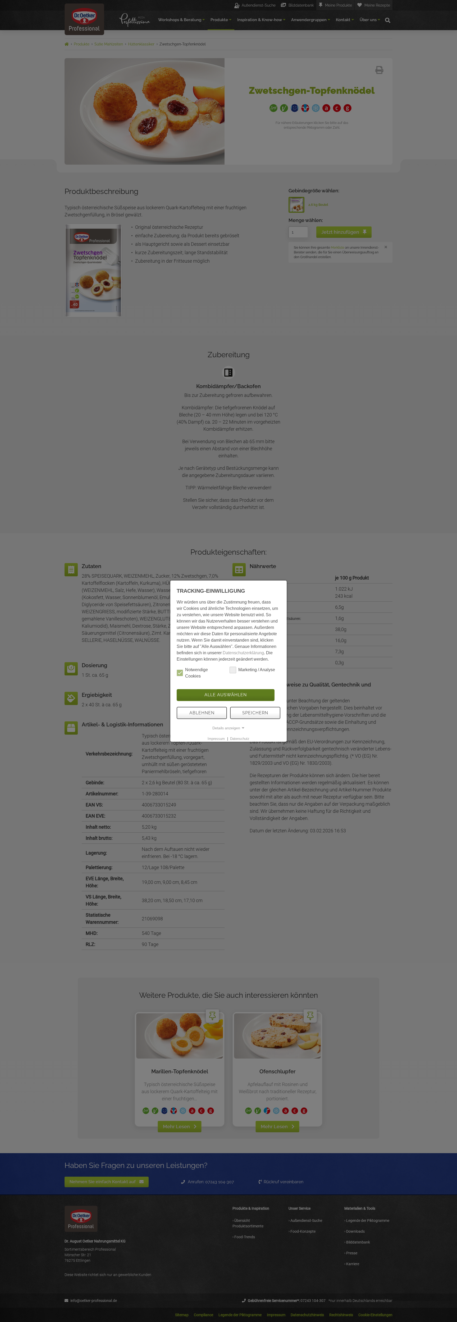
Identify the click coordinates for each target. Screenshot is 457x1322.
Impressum (216, 739)
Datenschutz (239, 739)
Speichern (255, 712)
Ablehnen (201, 712)
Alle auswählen (225, 694)
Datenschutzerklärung (243, 653)
